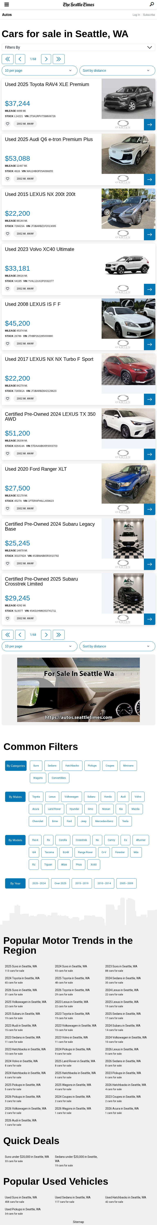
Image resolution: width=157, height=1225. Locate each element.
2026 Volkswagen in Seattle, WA (25, 1110)
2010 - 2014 (104, 883)
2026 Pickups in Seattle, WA (23, 1099)
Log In (136, 15)
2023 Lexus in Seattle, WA (71, 1004)
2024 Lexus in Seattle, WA (122, 992)
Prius (79, 864)
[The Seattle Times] (78, 4)
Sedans (52, 765)
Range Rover (85, 852)
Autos (7, 14)
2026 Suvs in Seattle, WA (21, 992)
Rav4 (35, 840)
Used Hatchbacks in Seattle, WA (125, 1199)
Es (125, 840)
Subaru (91, 796)
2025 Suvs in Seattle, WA (21, 968)
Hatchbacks (72, 765)
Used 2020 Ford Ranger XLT (36, 469)
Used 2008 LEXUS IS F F (33, 304)
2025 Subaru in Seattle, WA (22, 1016)
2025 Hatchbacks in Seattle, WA (75, 1075)
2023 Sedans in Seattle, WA (22, 1039)
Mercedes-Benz (104, 821)
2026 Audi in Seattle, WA (21, 1122)
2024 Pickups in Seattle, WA (73, 1051)
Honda (108, 796)
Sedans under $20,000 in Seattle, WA (76, 1161)
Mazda (135, 809)
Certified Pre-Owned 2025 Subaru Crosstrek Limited (41, 581)
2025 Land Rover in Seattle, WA (75, 1063)
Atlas (64, 864)
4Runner (141, 840)
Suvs (36, 765)
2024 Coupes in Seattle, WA (73, 1099)
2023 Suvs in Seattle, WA (121, 968)
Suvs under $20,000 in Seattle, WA (27, 1159)
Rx (48, 840)
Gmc (90, 809)
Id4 (34, 852)
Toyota (36, 796)
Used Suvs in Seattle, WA (21, 1199)
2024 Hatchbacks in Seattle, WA (25, 1075)
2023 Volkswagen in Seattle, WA (75, 1028)
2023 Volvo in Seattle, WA (71, 1039)
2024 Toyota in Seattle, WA (22, 980)
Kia (121, 809)
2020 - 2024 (39, 883)
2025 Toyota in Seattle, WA (72, 980)
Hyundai (74, 809)
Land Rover (54, 809)
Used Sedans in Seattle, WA (73, 1199)
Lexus (52, 796)
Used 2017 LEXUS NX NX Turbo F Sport (49, 359)
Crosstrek (81, 840)
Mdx (136, 852)
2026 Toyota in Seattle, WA (72, 992)
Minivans (128, 765)
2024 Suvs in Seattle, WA (71, 968)
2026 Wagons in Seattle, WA (73, 1110)
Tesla (125, 821)
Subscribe (149, 15)
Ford (69, 821)
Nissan (106, 809)
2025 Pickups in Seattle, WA (23, 1087)
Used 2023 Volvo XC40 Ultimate (39, 249)
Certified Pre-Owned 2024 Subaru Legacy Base (50, 526)
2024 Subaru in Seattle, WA (122, 1028)
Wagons (38, 778)
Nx (97, 840)
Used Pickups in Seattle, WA (23, 1211)
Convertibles (59, 778)
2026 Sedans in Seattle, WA (123, 1063)
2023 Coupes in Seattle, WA (123, 1099)
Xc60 (94, 864)
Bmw (55, 821)
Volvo (138, 796)
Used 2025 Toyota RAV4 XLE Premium (47, 84)
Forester (120, 852)
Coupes (110, 765)
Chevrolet (37, 821)
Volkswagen (71, 796)
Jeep (83, 821)
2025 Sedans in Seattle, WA (123, 1016)
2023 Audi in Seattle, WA (21, 1028)
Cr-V (104, 852)
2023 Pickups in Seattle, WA (123, 1075)
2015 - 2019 (82, 883)
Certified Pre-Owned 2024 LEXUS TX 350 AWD (50, 416)
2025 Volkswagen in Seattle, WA (25, 1004)
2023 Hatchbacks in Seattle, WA (25, 1051)
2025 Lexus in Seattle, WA (122, 1004)
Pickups (92, 765)
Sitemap (78, 1222)
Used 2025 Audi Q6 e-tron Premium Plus (49, 139)
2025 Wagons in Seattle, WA (73, 1087)
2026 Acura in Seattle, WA (122, 1110)
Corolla (63, 840)
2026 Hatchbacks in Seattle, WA (125, 1087)
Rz (33, 864)
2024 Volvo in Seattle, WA (21, 1063)
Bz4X (66, 852)
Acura (35, 809)
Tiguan (48, 864)
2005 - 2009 (126, 883)
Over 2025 (60, 883)
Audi (123, 796)
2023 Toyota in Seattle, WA (72, 1016)
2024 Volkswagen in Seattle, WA (126, 1039)
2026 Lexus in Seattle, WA (122, 1051)
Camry (111, 840)
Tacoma (49, 852)
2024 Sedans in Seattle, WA (123, 980)
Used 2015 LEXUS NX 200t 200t (40, 194)
